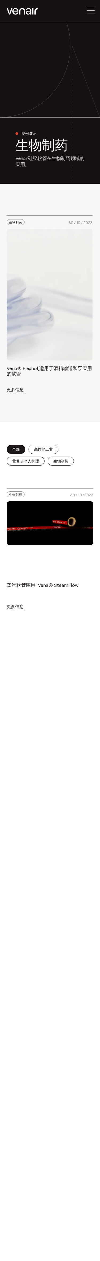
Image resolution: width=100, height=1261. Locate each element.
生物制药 (15, 222)
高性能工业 (43, 449)
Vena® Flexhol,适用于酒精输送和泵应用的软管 (49, 370)
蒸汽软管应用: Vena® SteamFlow (42, 585)
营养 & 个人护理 (25, 461)
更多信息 (15, 389)
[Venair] (22, 11)
